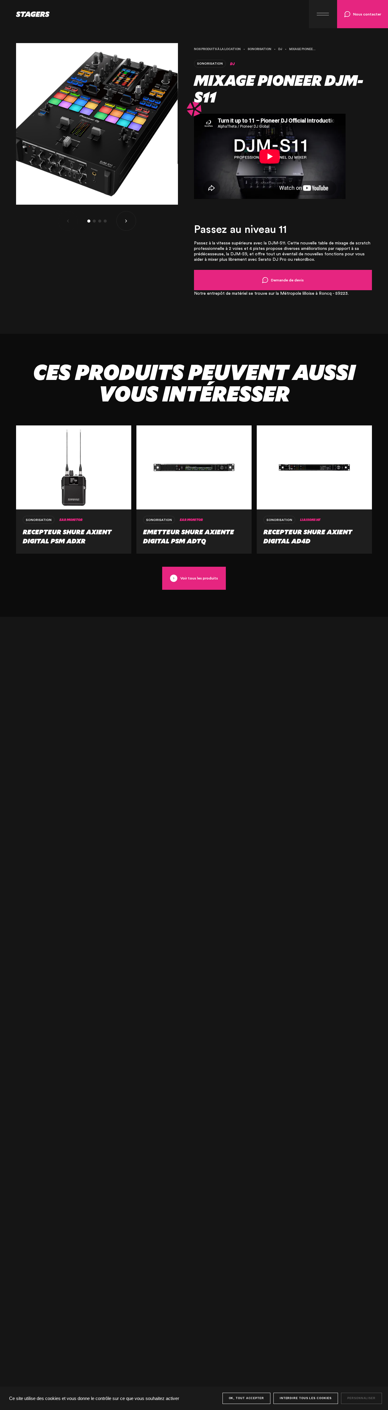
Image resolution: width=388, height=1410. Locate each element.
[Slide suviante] (126, 221)
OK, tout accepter (246, 1398)
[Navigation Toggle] (323, 14)
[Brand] (25, 14)
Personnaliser (361, 1398)
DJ (280, 49)
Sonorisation (259, 49)
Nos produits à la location (217, 49)
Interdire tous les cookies (306, 1398)
